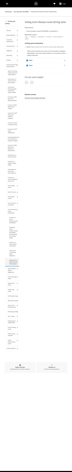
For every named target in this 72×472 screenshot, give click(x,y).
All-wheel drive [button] (10, 46)
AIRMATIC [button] (9, 51)
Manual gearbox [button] (10, 35)
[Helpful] (26, 82)
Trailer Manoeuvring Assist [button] (11, 341)
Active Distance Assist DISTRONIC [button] (12, 211)
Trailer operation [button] (11, 348)
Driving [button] (8, 30)
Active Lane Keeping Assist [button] (12, 306)
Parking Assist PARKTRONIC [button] (12, 322)
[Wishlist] (54, 3)
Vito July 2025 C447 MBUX (21, 12)
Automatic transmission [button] (9, 40)
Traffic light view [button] (12, 296)
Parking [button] (8, 60)
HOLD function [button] (12, 192)
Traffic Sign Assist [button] (11, 290)
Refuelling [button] (9, 55)
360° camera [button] (11, 316)
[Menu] (7, 3)
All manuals (8, 12)
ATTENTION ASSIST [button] (11, 197)
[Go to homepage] (36, 4)
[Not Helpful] (32, 82)
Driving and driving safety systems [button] (11, 65)
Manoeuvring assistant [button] (11, 334)
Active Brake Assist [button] (11, 186)
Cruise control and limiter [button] (12, 204)
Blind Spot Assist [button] (12, 301)
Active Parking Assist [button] (12, 328)
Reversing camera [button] (12, 312)
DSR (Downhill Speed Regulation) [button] (12, 270)
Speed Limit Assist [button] (11, 284)
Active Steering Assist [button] (12, 277)
